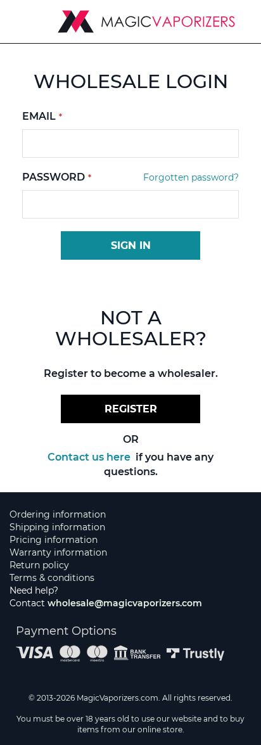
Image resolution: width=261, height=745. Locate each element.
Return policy (39, 565)
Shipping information (57, 527)
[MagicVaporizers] (146, 21)
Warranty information (58, 552)
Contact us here (90, 457)
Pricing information (54, 539)
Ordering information (58, 514)
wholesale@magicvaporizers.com (125, 603)
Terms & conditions (52, 577)
